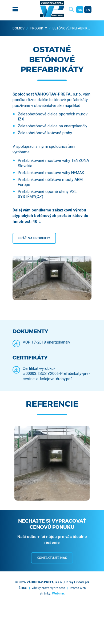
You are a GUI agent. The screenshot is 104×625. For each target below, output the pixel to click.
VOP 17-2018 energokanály (46, 342)
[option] (52, 464)
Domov (19, 28)
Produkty (38, 28)
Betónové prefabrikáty (73, 28)
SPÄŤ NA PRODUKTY (34, 238)
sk (80, 10)
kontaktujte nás (52, 558)
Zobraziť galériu (52, 472)
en (88, 10)
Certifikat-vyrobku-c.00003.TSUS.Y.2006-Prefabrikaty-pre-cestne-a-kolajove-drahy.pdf (56, 373)
